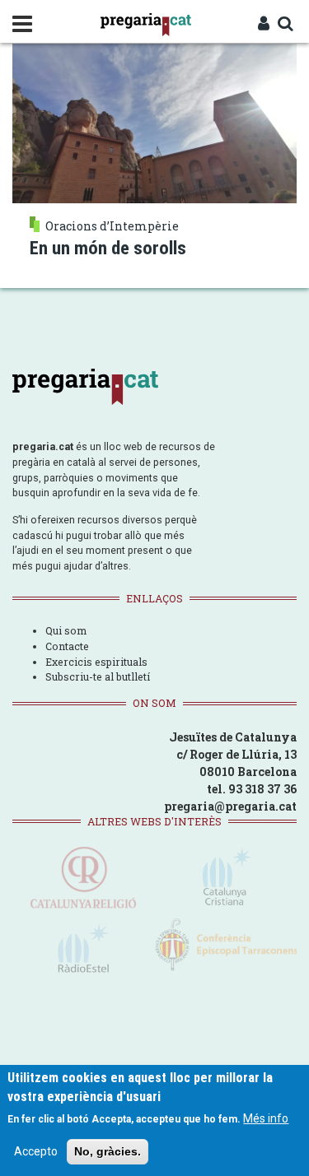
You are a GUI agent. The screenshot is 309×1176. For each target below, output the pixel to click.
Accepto (36, 1151)
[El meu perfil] (264, 25)
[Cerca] (285, 25)
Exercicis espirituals (96, 661)
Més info (265, 1118)
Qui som (66, 630)
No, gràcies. (107, 1151)
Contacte (67, 646)
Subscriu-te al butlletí (97, 676)
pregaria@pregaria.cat (230, 806)
